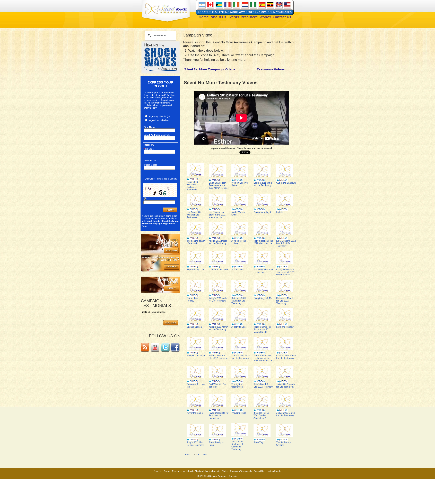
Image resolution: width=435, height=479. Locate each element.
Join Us (208, 471)
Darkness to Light (262, 212)
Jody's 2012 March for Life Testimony (285, 414)
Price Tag (258, 442)
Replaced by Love (195, 269)
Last (205, 454)
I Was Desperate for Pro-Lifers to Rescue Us (218, 415)
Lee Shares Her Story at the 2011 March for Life (217, 215)
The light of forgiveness (237, 385)
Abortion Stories (220, 471)
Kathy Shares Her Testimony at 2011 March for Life (285, 272)
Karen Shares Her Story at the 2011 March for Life (262, 329)
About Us (158, 471)
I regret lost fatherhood (159, 120)
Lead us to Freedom (218, 269)
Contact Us (259, 471)
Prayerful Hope (238, 413)
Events (167, 471)
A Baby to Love (239, 327)
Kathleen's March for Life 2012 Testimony (284, 301)
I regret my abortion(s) (159, 116)
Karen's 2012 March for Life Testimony (286, 356)
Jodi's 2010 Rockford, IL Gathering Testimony (237, 445)
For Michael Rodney (192, 299)
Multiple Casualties (196, 355)
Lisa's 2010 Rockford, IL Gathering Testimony (193, 186)
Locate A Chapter (274, 471)
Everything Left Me (263, 298)
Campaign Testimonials (241, 471)
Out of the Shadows (286, 183)
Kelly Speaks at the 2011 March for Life (263, 242)
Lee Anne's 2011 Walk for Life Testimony (195, 215)
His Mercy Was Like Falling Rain (263, 270)
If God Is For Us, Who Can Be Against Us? (262, 415)
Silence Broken (194, 327)
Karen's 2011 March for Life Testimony (218, 328)
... (201, 454)
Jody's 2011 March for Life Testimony (196, 443)
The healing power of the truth (196, 242)
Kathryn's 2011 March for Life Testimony (238, 301)
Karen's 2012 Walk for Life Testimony (240, 356)
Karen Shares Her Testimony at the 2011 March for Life (263, 358)
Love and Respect (285, 327)
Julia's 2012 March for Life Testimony (285, 385)
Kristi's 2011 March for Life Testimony (218, 242)
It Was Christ (237, 269)
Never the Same (195, 413)
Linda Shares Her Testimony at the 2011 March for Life (218, 185)
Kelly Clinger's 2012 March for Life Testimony (286, 243)
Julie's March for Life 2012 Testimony (263, 385)
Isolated (280, 212)
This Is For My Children (283, 443)
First (187, 454)
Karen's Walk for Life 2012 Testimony (219, 356)
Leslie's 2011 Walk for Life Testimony (263, 184)
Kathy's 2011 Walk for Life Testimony (218, 299)
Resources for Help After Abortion (187, 471)
